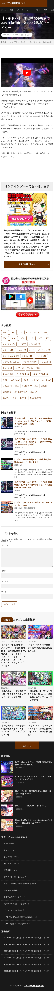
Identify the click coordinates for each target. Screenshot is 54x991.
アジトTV (22, 344)
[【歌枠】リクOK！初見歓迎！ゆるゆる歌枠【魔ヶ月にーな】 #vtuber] (7, 796)
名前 (4, 571)
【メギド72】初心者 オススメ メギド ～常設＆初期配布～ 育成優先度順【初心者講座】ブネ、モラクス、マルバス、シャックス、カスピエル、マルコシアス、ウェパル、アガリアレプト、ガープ (13, 655)
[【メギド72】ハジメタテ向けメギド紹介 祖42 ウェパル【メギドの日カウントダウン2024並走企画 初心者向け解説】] (7, 423)
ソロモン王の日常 (30, 362)
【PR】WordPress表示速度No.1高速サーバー (21, 917)
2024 (6, 951)
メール (5, 581)
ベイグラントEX (22, 374)
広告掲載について (11, 870)
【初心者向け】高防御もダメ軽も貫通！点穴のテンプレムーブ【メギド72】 (13, 694)
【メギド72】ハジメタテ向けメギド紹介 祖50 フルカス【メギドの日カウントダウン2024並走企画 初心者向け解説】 (33, 442)
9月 (35, 944)
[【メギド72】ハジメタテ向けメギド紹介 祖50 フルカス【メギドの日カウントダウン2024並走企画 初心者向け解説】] (7, 444)
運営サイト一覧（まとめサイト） (16, 877)
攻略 (11, 10)
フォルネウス (8, 374)
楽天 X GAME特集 (11, 890)
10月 (39, 944)
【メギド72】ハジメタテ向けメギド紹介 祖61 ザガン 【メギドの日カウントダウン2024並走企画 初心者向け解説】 (33, 485)
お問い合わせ (9, 843)
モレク (25, 380)
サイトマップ (9, 850)
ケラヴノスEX (27, 356)
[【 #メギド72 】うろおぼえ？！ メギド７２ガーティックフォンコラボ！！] (7, 781)
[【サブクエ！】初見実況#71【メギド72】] (7, 810)
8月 (32, 938)
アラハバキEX (34, 344)
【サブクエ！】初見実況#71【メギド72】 (30, 806)
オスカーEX (21, 350)
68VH (5, 332)
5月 (22, 938)
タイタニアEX (45, 362)
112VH (31, 338)
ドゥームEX (7, 368)
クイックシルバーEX (10, 356)
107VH (22, 338)
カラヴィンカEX (43, 350)
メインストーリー (23, 10)
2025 (6, 944)
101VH (13, 338)
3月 (16, 938)
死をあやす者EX (21, 392)
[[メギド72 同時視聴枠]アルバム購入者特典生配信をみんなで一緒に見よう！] (7, 464)
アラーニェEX (8, 350)
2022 (6, 964)
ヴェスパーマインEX (29, 386)
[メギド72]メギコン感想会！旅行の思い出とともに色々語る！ (40, 648)
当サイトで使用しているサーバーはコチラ (20, 884)
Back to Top (27, 746)
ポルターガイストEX (40, 374)
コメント (4, 546)
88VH (44, 332)
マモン (5, 380)
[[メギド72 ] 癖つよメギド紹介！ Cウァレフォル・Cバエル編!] (7, 507)
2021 (6, 971)
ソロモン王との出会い (11, 362)
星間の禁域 (7, 392)
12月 (47, 944)
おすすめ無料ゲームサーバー (15, 897)
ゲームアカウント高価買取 (14, 910)
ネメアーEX (19, 368)
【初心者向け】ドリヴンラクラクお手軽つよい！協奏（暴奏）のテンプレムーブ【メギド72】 (40, 695)
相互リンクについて (11, 864)
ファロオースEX (33, 368)
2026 (6, 938)
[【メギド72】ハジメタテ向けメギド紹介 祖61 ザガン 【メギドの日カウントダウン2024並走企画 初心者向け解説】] (7, 487)
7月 (29, 938)
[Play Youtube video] (27, 72)
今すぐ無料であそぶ (27, 264)
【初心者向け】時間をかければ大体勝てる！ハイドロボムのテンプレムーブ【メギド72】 (13, 730)
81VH (28, 332)
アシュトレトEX (9, 344)
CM (45, 10)
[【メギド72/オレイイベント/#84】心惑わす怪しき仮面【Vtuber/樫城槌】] (7, 767)
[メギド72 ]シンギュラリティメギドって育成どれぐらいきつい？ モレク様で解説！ (40, 730)
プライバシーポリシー (12, 857)
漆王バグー (34, 392)
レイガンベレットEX (10, 386)
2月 (13, 938)
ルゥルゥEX (46, 380)
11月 (43, 944)
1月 (10, 938)
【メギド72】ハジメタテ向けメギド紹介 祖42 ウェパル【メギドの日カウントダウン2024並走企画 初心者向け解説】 (33, 421)
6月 (26, 938)
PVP (48, 338)
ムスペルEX (15, 380)
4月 (19, 938)
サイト (3, 592)
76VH (13, 332)
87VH (36, 332)
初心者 (27, 35)
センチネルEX (41, 356)
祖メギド (23, 398)
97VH (5, 338)
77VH (20, 332)
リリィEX (35, 380)
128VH (40, 338)
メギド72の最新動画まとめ (34, 986)
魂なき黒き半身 (36, 398)
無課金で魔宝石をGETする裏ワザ (16, 904)
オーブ (31, 350)
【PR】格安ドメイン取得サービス (17, 924)
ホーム (3, 10)
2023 (6, 958)
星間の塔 (44, 386)
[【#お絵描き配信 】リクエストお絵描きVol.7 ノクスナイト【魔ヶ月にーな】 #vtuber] (7, 825)
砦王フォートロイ (9, 398)
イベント (37, 10)
